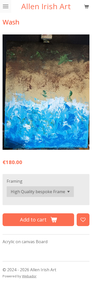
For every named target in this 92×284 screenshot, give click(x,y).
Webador (29, 276)
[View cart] (86, 6)
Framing (14, 181)
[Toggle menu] (5, 6)
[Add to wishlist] (83, 219)
